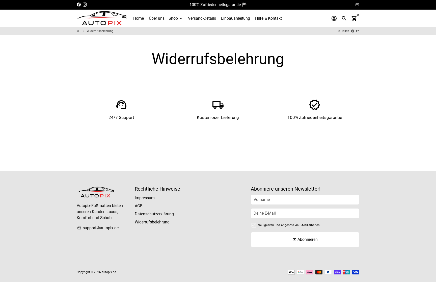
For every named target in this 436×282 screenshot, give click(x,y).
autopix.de (109, 272)
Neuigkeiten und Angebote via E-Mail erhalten (289, 225)
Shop (176, 18)
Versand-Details (202, 18)
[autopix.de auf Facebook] (79, 4)
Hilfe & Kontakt (268, 18)
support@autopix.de (98, 227)
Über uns (157, 18)
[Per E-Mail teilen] (357, 31)
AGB (139, 205)
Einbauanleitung (235, 18)
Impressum (145, 197)
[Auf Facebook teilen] (352, 31)
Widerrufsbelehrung (100, 31)
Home (138, 18)
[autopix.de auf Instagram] (85, 4)
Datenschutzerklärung (154, 214)
